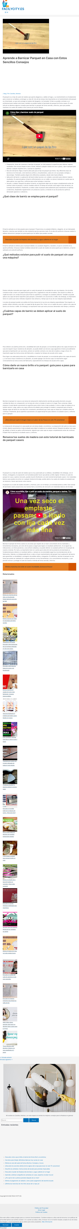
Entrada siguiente (6, 1059)
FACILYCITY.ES (13, 9)
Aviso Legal (41, 1210)
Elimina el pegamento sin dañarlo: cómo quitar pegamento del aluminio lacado (29, 1180)
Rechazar (6, 1225)
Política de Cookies (41, 1212)
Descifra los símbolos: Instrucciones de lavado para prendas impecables (27, 1169)
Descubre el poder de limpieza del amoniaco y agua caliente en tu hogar (27, 1172)
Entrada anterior (6, 1057)
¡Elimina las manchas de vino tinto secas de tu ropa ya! (22, 1183)
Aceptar (16, 1225)
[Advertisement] (39, 78)
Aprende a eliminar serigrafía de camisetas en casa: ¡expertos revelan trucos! (29, 1175)
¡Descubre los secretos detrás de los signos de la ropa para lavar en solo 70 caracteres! (32, 1166)
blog (5, 93)
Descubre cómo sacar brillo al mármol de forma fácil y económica (25, 1157)
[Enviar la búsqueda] (26, 1120)
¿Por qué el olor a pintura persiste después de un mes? (22, 1178)
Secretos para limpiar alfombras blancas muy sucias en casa (24, 1160)
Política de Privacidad (41, 1208)
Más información (47, 1222)
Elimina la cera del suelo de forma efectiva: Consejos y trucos (24, 1163)
